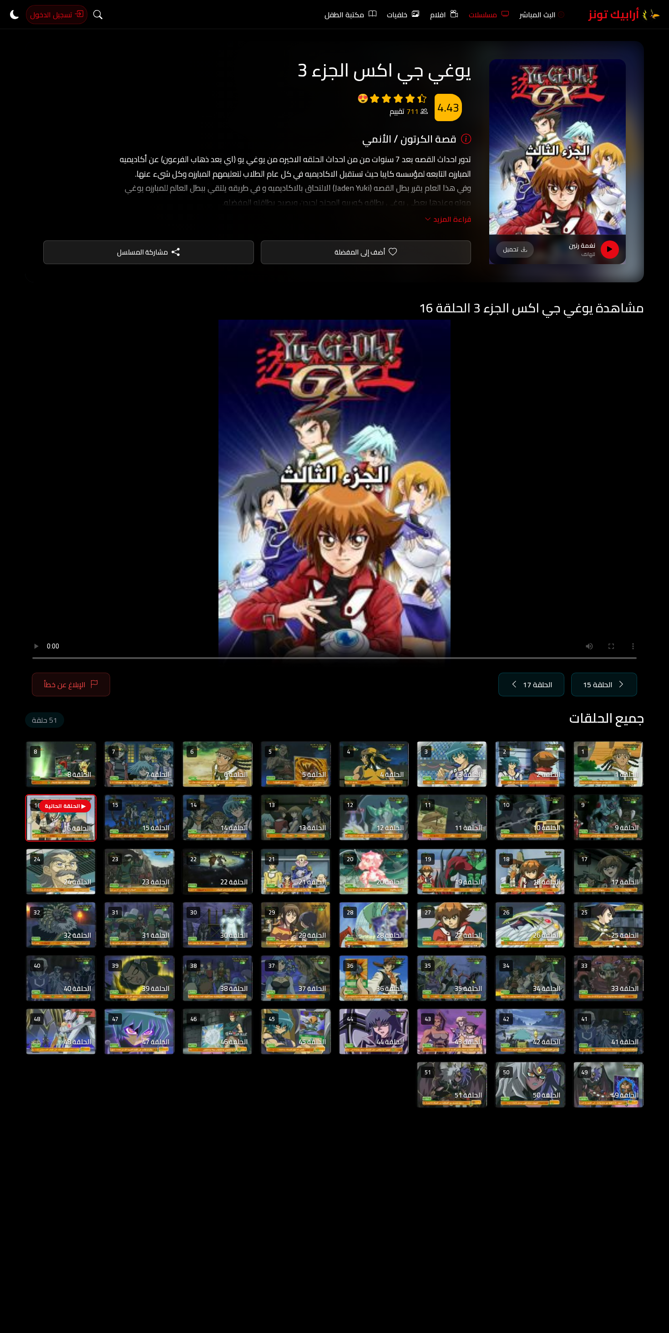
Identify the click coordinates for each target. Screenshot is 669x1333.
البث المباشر (538, 14)
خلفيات (397, 14)
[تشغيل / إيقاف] (610, 249)
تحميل (510, 249)
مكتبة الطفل (344, 14)
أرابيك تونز (615, 14)
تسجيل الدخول (52, 14)
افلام (438, 14)
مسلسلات (483, 14)
